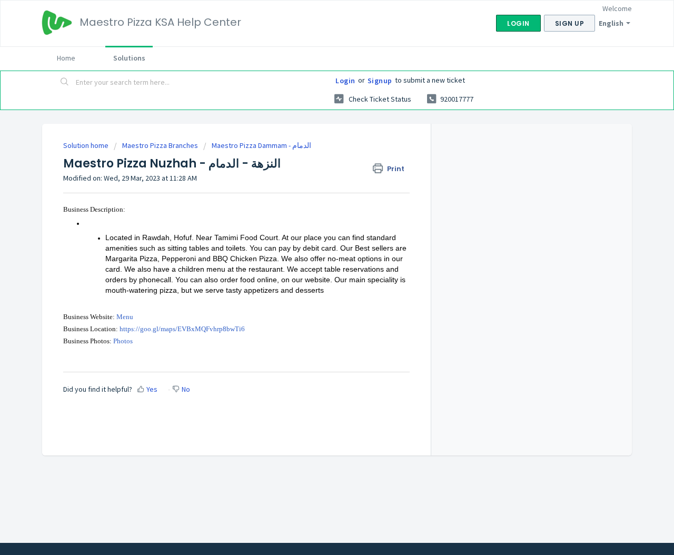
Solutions (129, 58)
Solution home (86, 145)
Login (345, 80)
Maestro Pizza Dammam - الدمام (261, 145)
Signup (380, 80)
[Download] (317, 138)
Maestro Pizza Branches (160, 145)
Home (66, 58)
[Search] (65, 82)
